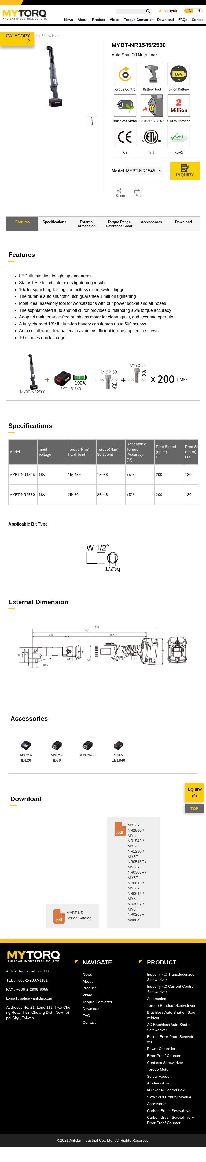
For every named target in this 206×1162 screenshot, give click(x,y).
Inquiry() (170, 11)
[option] (25, 751)
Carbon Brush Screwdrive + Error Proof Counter (170, 1120)
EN (188, 11)
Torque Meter (158, 1069)
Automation (156, 999)
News (68, 20)
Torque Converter (138, 20)
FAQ (86, 1015)
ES (197, 11)
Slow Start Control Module (169, 1097)
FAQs (182, 20)
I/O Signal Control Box (166, 1090)
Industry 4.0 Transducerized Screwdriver (170, 977)
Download (165, 20)
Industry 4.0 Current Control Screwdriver (170, 989)
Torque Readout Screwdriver (171, 1005)
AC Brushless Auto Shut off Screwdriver (170, 1027)
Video (114, 20)
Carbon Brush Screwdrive (168, 1111)
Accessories (157, 1104)
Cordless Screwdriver (43, 36)
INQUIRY (185, 175)
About (82, 20)
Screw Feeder (159, 1076)
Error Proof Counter (164, 1056)
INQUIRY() (194, 793)
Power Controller (161, 1049)
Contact (198, 20)
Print (138, 196)
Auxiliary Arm (158, 1083)
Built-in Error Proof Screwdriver (170, 1039)
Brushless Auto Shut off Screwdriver (171, 1015)
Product (98, 20)
